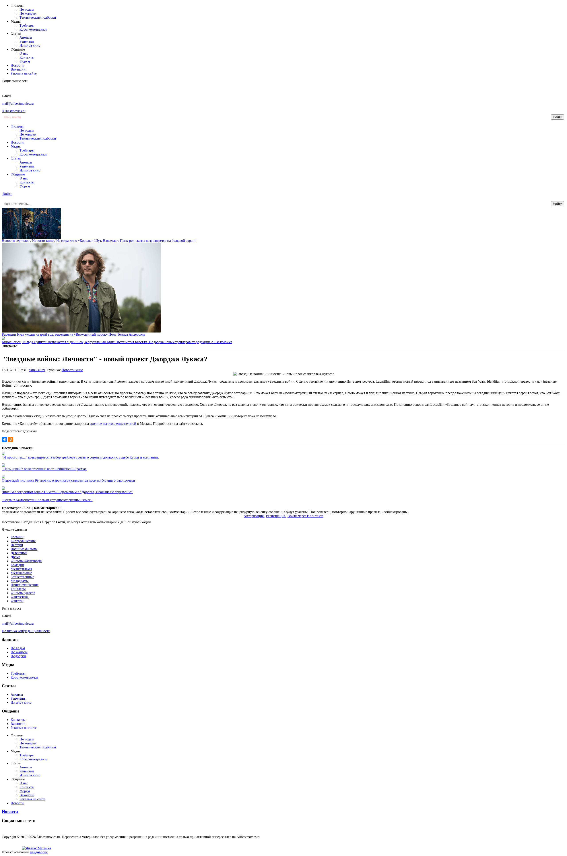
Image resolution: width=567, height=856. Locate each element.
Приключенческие (25, 585)
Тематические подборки (37, 17)
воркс (39, 852)
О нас (23, 53)
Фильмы (17, 126)
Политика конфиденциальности (26, 631)
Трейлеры (26, 25)
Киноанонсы (11, 342)
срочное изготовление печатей (113, 423)
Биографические (23, 541)
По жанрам (27, 13)
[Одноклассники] (10, 439)
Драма (15, 557)
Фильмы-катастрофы (26, 561)
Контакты (26, 57)
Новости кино (43, 240)
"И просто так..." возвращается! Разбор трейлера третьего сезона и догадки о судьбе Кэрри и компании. (80, 457)
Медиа (16, 146)
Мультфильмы (21, 569)
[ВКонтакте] (4, 439)
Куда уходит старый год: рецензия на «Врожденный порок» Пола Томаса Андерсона (81, 334)
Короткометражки (33, 29)
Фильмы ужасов (23, 593)
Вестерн (17, 545)
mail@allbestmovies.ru (18, 103)
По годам (26, 9)
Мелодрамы (20, 581)
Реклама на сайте (24, 73)
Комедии (17, 565)
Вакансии (18, 69)
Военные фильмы (24, 549)
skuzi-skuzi (37, 370)
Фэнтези (17, 601)
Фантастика (20, 597)
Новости (17, 65)
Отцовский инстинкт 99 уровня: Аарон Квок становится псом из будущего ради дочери (68, 480)
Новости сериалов (15, 240)
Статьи (16, 158)
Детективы (19, 553)
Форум (24, 61)
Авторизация (254, 516)
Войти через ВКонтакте (305, 516)
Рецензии (26, 41)
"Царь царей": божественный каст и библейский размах (44, 469)
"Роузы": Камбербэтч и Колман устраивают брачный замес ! (47, 500)
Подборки (18, 656)
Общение (18, 174)
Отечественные (22, 577)
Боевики (17, 537)
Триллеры (18, 589)
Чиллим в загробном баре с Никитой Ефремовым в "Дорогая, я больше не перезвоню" (67, 492)
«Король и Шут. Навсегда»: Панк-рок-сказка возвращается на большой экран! (137, 240)
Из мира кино (29, 45)
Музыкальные (21, 573)
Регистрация (276, 516)
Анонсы (25, 37)
